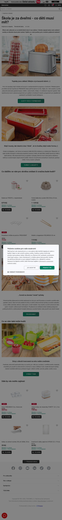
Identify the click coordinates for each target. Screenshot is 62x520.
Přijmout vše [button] (47, 267)
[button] (16, 272)
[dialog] (31, 260)
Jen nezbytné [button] (31, 267)
